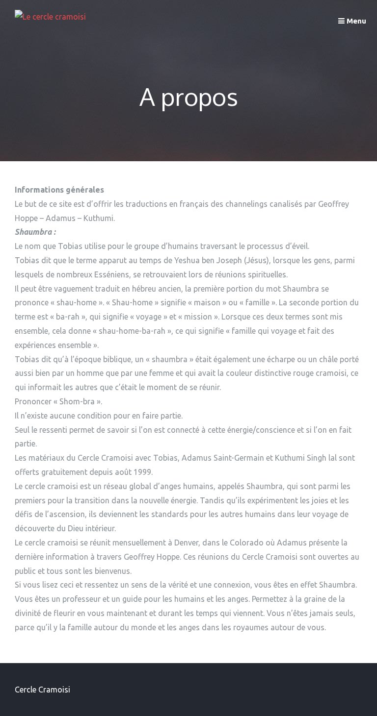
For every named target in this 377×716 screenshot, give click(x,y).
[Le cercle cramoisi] (50, 16)
